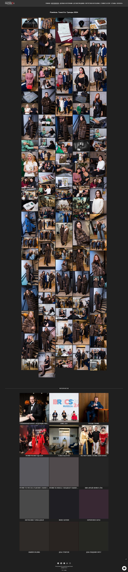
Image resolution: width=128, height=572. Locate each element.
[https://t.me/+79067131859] (58, 563)
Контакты (119, 3)
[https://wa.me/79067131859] (67, 563)
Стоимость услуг (105, 3)
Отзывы (113, 3)
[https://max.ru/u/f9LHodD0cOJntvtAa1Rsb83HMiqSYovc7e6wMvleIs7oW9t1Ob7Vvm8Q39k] (61, 563)
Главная (48, 3)
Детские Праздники (78, 3)
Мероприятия (55, 3)
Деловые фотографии (66, 3)
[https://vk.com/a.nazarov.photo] (64, 563)
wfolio (65, 570)
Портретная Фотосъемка (92, 3)
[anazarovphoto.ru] (10, 3)
